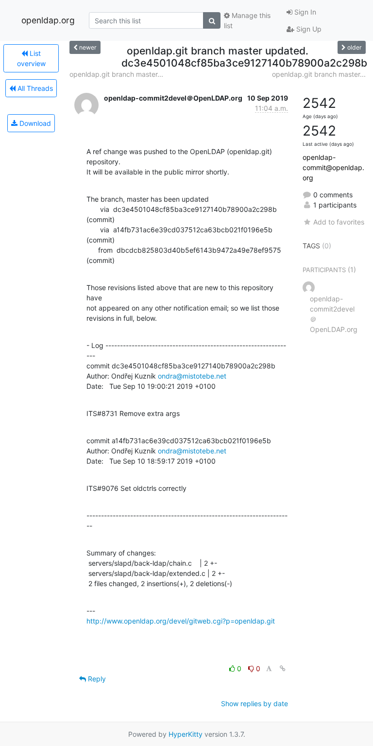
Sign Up (308, 29)
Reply (96, 679)
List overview (31, 58)
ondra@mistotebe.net (192, 376)
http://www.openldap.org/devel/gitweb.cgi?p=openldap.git (180, 621)
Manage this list (247, 20)
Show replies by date (254, 703)
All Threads (34, 88)
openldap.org (48, 20)
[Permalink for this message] (282, 668)
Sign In (304, 12)
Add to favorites (338, 222)
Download (34, 123)
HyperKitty (186, 734)
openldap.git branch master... (116, 74)
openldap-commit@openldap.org (333, 167)
